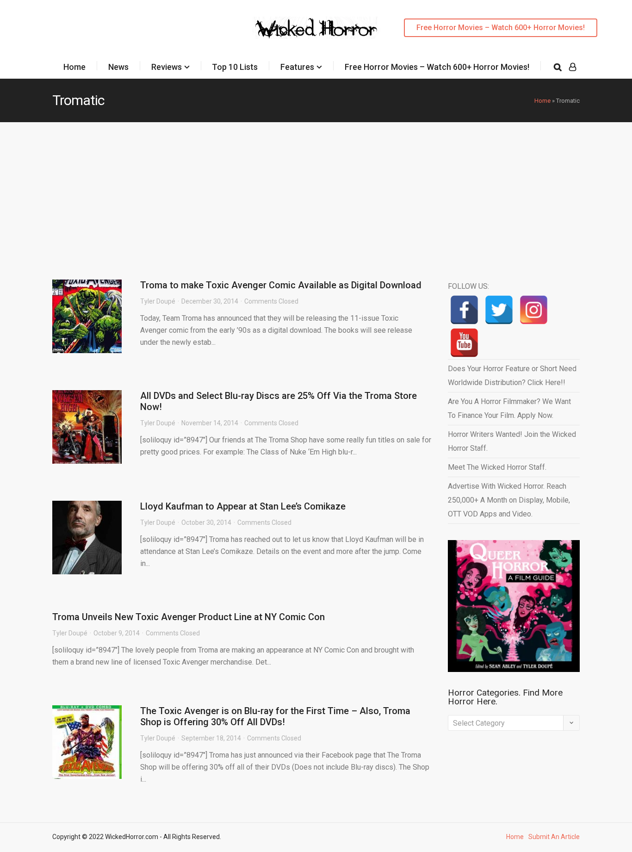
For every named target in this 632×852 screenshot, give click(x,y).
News (118, 67)
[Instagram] (533, 309)
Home (74, 67)
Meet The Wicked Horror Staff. (497, 467)
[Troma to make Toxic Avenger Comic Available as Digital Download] (87, 316)
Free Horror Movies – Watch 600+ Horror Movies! (500, 27)
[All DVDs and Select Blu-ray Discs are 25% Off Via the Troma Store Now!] (87, 427)
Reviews (166, 67)
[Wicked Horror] (316, 27)
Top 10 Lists (235, 67)
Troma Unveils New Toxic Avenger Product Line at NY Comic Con (188, 616)
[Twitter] (499, 309)
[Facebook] (464, 309)
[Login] (572, 67)
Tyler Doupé (157, 301)
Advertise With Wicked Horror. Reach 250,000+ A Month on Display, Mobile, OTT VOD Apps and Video (509, 500)
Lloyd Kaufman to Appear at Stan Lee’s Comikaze (243, 506)
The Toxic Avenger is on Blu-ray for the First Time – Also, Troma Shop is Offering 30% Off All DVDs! (275, 716)
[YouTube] (464, 342)
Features (297, 67)
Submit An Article (554, 836)
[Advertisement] (316, 191)
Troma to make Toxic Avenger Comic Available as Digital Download (280, 285)
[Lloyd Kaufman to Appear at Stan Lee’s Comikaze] (87, 537)
